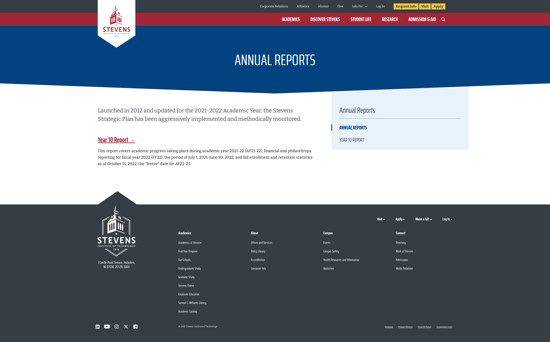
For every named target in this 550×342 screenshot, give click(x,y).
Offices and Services (261, 242)
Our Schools (184, 259)
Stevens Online (186, 285)
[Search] (443, 19)
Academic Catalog (187, 311)
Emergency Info (444, 327)
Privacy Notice (405, 327)
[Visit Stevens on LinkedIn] (97, 326)
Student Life (361, 19)
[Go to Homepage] (116, 24)
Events (326, 242)
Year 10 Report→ (116, 139)
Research (390, 19)
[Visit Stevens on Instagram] (116, 326)
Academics (291, 19)
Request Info (406, 6)
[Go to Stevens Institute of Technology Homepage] (116, 230)
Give (340, 6)
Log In (380, 6)
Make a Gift (422, 219)
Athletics (303, 6)
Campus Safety (331, 251)
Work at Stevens (404, 251)
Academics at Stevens (190, 242)
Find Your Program (187, 251)
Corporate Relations (274, 6)
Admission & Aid (422, 19)
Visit (425, 6)
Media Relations (404, 268)
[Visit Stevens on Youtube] (107, 326)
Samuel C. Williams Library (192, 302)
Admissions (402, 259)
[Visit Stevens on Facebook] (135, 326)
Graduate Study (186, 277)
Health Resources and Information (341, 259)
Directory (401, 242)
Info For (357, 6)
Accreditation (258, 259)
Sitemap (389, 327)
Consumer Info (258, 268)
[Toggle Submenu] (366, 6)
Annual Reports (353, 128)
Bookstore (328, 268)
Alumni (323, 6)
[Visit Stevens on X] (126, 326)
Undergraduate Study (189, 268)
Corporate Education (188, 294)
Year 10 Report (351, 140)
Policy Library (258, 251)
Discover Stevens (325, 19)
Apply (438, 6)
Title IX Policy (424, 327)
